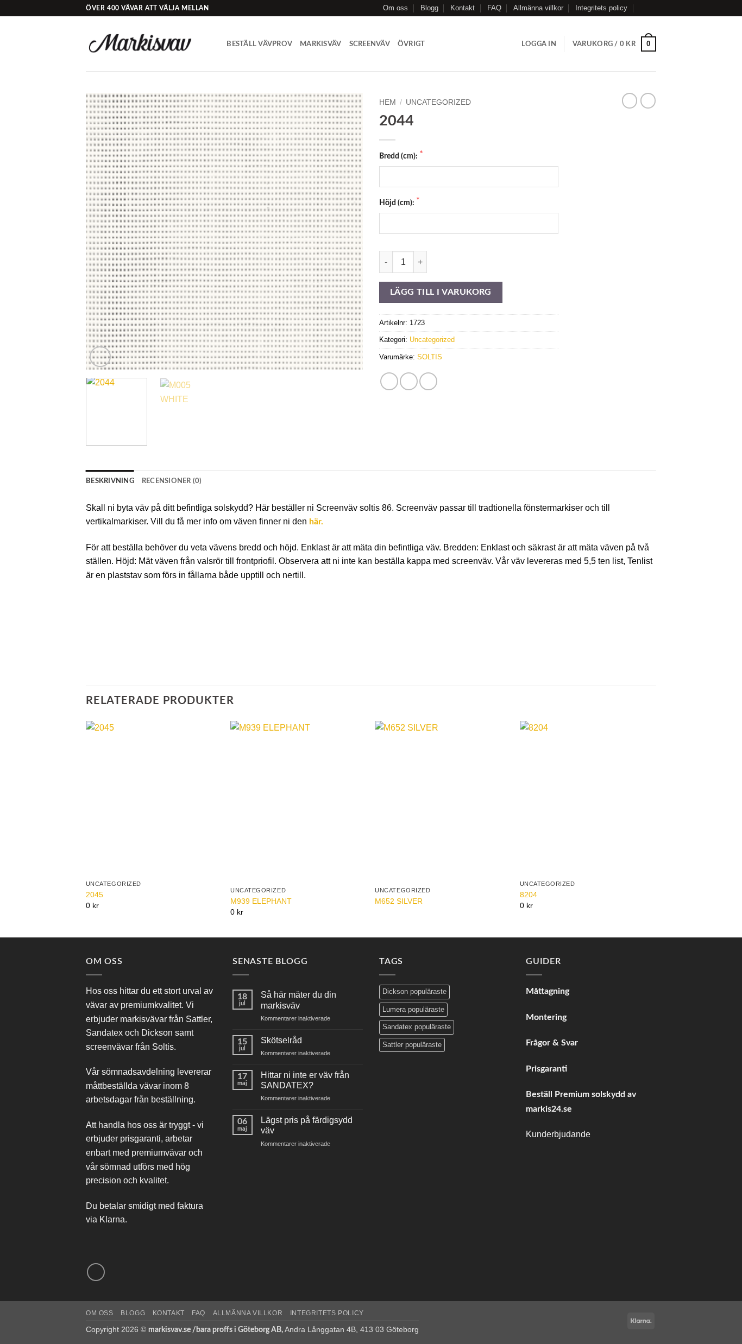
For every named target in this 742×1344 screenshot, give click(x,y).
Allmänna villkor (538, 8)
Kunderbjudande (558, 1134)
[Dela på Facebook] (389, 381)
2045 (94, 894)
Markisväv (320, 44)
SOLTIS (429, 357)
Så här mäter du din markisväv (298, 1000)
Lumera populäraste (413, 1009)
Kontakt (462, 8)
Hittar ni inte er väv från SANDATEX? (305, 1080)
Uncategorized (438, 102)
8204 (528, 894)
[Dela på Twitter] (409, 381)
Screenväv (369, 44)
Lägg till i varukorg (441, 292)
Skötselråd (281, 1040)
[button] (538, 44)
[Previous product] (648, 100)
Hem (387, 102)
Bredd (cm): (399, 156)
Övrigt (411, 44)
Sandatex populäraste (416, 1027)
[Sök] (215, 44)
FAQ (494, 8)
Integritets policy (601, 8)
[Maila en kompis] (428, 381)
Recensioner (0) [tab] (172, 481)
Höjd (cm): (397, 203)
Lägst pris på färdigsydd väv (307, 1125)
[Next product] (629, 100)
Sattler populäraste (412, 1045)
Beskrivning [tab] (110, 481)
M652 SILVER (399, 901)
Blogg (429, 8)
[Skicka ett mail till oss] (650, 8)
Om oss (395, 8)
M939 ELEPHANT (261, 901)
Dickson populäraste (414, 991)
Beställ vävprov (259, 44)
